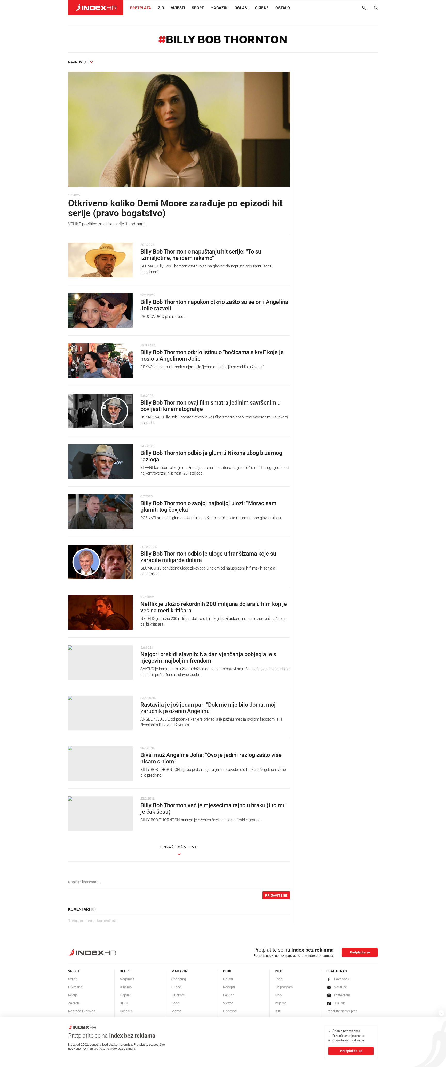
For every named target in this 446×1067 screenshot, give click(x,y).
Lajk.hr (228, 995)
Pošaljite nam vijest (341, 1011)
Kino (278, 995)
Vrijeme (281, 1003)
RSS (278, 1011)
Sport (198, 8)
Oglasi (241, 8)
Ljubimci (178, 995)
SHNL (124, 1003)
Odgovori (230, 1011)
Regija (73, 995)
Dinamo (126, 987)
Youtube (340, 987)
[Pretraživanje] (374, 8)
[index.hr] (95, 7)
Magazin (179, 971)
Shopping (178, 979)
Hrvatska (75, 987)
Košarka (126, 1011)
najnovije (78, 62)
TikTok (339, 1003)
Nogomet (127, 979)
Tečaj (279, 979)
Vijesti (178, 8)
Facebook (341, 979)
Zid (161, 8)
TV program (284, 987)
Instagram (342, 995)
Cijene (262, 8)
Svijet (72, 979)
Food (175, 1003)
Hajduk (125, 995)
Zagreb (73, 1003)
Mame (176, 1011)
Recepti (229, 987)
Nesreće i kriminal (82, 1011)
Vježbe (228, 1003)
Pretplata (140, 8)
